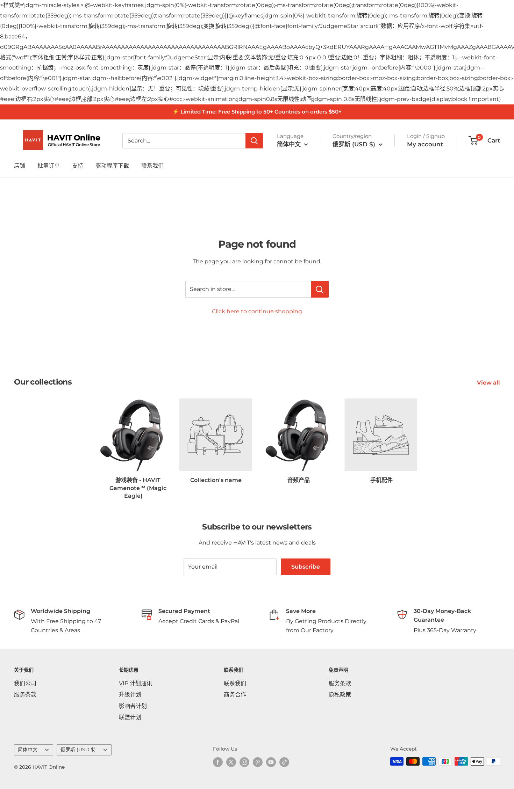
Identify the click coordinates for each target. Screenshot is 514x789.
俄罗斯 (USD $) (78, 749)
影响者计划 (133, 706)
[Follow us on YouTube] (271, 762)
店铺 (19, 165)
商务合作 (235, 694)
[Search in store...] (320, 289)
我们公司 (25, 683)
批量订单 (48, 165)
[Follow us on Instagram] (244, 762)
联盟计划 (130, 717)
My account (425, 144)
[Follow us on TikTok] (284, 762)
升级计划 (130, 694)
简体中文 (27, 749)
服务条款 (25, 694)
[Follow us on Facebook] (218, 762)
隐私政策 (340, 694)
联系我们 (152, 165)
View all (489, 382)
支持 (77, 165)
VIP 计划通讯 (135, 683)
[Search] (254, 140)
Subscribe (305, 566)
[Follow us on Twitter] (231, 762)
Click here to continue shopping (257, 311)
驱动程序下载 (112, 165)
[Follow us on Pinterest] (258, 762)
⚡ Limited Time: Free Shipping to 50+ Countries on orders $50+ (257, 111)
